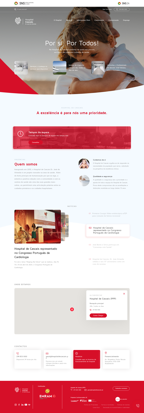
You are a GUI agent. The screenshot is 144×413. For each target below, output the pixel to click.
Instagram (15, 406)
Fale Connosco (107, 9)
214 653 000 (123, 9)
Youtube (26, 406)
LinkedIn (22, 406)
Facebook (19, 406)
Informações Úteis (83, 20)
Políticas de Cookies (123, 405)
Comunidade (99, 20)
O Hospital (58, 20)
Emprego (126, 20)
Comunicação (113, 20)
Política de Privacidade (91, 405)
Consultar (35, 142)
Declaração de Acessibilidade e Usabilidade (116, 408)
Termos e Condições (107, 405)
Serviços (69, 20)
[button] (72, 310)
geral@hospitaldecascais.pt (95, 391)
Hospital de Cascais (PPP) (103, 299)
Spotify (29, 406)
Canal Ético (96, 408)
